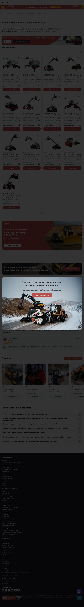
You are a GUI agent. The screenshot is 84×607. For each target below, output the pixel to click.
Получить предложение (42, 295)
